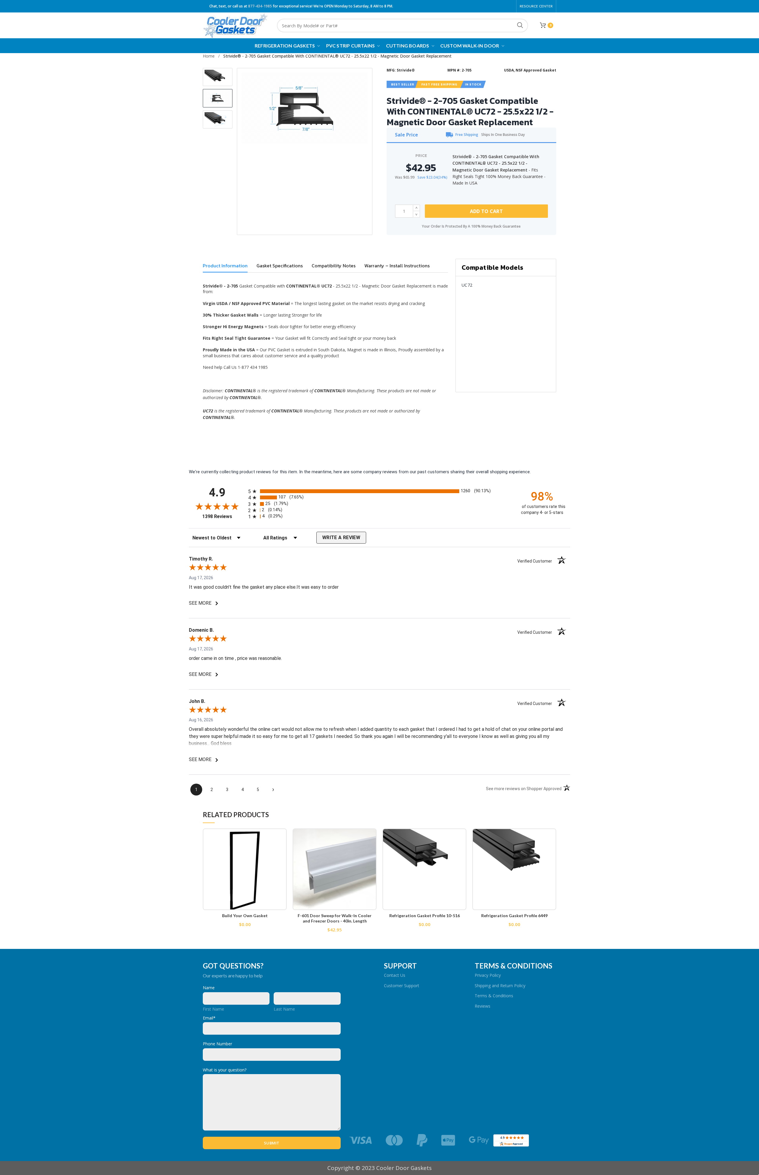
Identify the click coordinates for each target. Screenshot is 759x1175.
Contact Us (394, 975)
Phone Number (217, 1044)
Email (209, 1018)
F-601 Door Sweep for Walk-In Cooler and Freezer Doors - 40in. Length (334, 918)
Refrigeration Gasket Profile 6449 (514, 915)
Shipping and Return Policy (500, 985)
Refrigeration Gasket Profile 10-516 (424, 915)
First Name (213, 1009)
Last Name (284, 1009)
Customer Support (401, 985)
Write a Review (341, 537)
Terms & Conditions (494, 995)
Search (520, 25)
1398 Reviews (223, 516)
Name (209, 987)
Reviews (482, 1006)
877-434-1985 (260, 6)
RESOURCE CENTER (536, 6)
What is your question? (224, 1070)
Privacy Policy (488, 975)
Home (209, 56)
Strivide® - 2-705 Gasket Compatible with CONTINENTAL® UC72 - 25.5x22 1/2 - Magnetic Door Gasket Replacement (337, 56)
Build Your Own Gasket (245, 915)
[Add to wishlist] (282, 838)
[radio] (379, 491)
